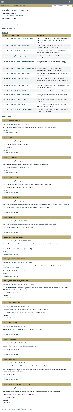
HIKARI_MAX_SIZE (21, 91)
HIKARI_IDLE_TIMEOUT (22, 50)
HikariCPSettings (19, 5)
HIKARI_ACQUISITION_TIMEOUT (24, 38)
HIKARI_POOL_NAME (21, 99)
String (13, 38)
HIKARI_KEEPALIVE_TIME (23, 73)
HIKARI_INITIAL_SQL (22, 56)
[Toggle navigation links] (2, 2)
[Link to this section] (16, 28)
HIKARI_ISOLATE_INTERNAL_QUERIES (26, 68)
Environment (7, 21)
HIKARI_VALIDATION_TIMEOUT (24, 109)
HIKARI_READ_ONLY (21, 104)
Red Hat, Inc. (17, 409)
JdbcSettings (19, 15)
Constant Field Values (11, 132)
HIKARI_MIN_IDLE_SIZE (22, 94)
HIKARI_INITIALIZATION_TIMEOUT (25, 61)
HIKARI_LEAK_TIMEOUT (22, 78)
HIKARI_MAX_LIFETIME (22, 85)
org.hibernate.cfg (6, 5)
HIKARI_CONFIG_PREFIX (22, 45)
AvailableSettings (9, 15)
